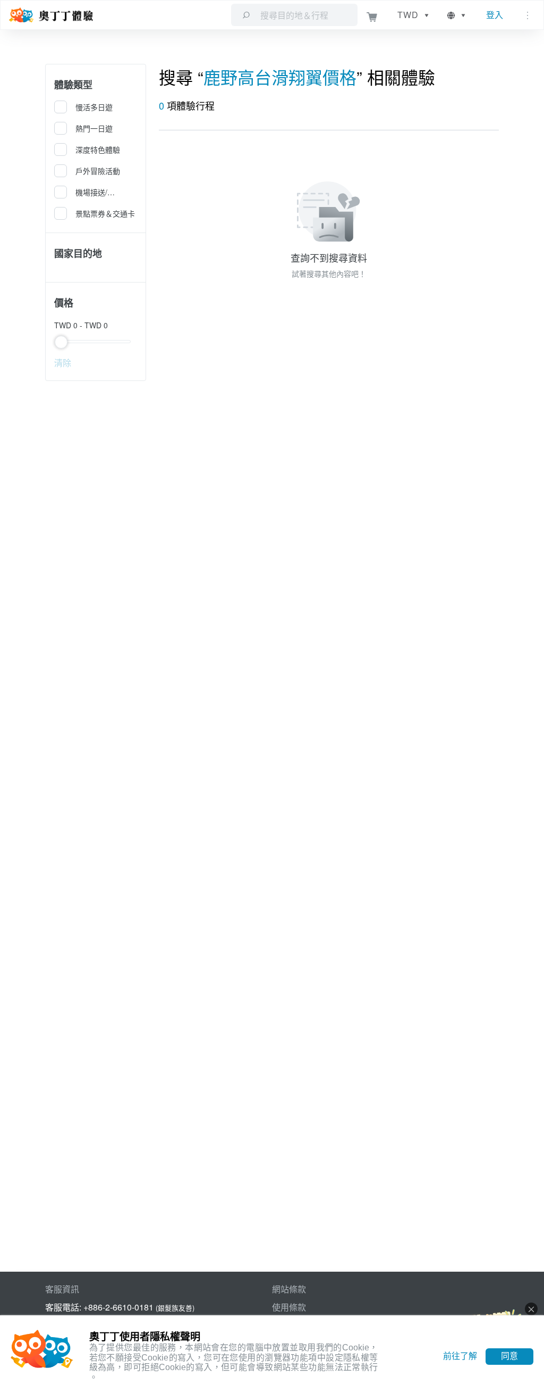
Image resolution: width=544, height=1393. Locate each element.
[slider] (95, 341)
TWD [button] (408, 15)
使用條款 (289, 1307)
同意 (509, 1356)
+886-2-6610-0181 (118, 1307)
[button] (457, 14)
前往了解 (460, 1356)
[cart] (372, 15)
